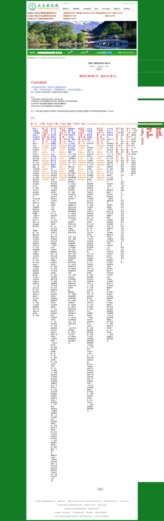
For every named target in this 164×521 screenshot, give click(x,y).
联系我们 (127, 9)
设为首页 (125, 3)
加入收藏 (132, 3)
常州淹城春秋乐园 (78, 512)
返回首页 (66, 3)
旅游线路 (76, 9)
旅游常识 (117, 9)
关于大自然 (106, 9)
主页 (38, 58)
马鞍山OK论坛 (66, 512)
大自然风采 (87, 9)
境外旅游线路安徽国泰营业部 (56, 58)
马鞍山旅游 (89, 512)
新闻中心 (66, 9)
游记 (96, 9)
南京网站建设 (105, 516)
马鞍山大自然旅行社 (101, 512)
